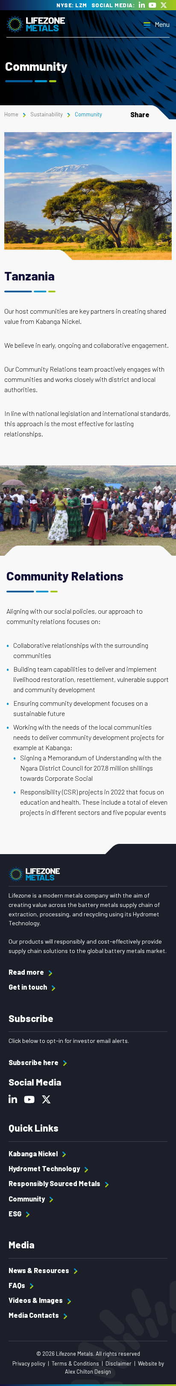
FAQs (17, 1285)
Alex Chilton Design (88, 1371)
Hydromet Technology (45, 1168)
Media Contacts (34, 1315)
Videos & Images (36, 1300)
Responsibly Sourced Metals (55, 1183)
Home (11, 114)
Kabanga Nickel (34, 1153)
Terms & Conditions (75, 1363)
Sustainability (46, 114)
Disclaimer (119, 1363)
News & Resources (39, 1270)
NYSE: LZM (71, 5)
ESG (16, 1214)
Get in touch (28, 987)
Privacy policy (28, 1363)
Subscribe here (34, 1062)
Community (27, 1199)
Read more (27, 972)
